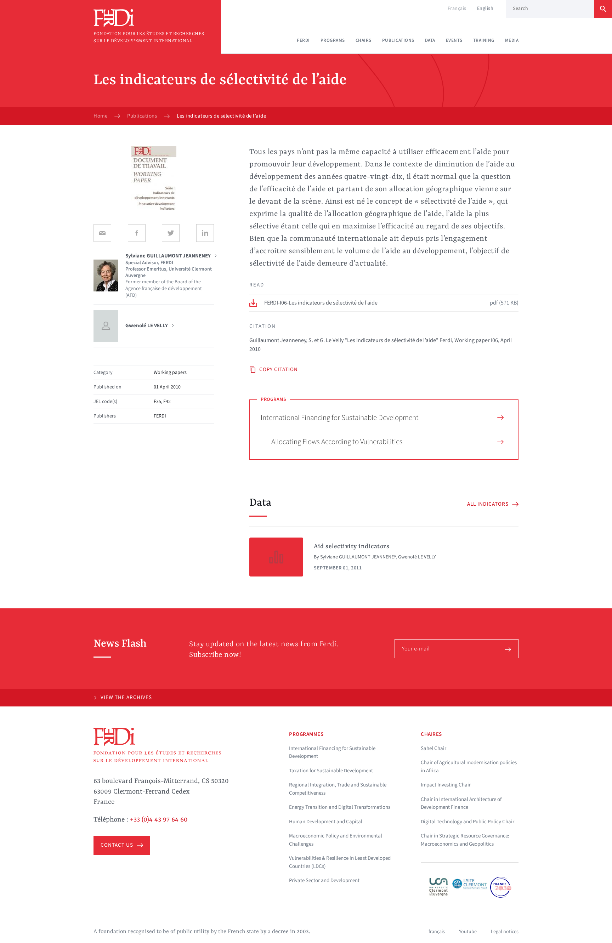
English (485, 8)
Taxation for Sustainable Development (331, 770)
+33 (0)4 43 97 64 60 (159, 820)
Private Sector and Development (324, 880)
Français (457, 8)
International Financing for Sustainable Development (340, 417)
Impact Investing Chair (446, 785)
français (437, 931)
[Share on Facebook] (137, 233)
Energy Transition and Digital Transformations (339, 807)
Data (430, 40)
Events (454, 40)
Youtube (468, 931)
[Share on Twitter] (171, 233)
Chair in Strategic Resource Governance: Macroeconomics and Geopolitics (465, 840)
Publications (398, 40)
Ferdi (303, 40)
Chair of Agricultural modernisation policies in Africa (469, 766)
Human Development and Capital (325, 821)
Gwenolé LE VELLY (417, 557)
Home (100, 116)
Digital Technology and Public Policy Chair (467, 821)
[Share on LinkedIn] (205, 233)
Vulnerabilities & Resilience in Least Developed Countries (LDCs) (340, 862)
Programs (333, 40)
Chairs (364, 40)
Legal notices (504, 931)
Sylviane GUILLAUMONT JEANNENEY (358, 557)
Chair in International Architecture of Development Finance (461, 803)
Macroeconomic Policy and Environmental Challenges (335, 840)
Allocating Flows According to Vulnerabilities (337, 441)
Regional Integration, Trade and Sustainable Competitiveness (337, 789)
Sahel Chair (433, 748)
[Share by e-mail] (102, 233)
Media (512, 40)
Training (483, 40)
